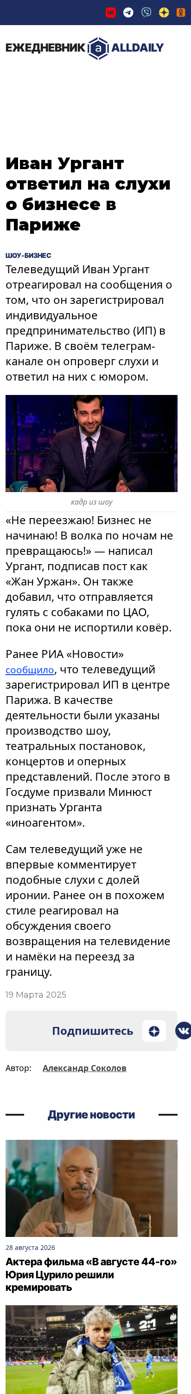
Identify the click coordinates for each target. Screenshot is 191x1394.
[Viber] (146, 12)
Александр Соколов (85, 1067)
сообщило (34, 669)
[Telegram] (128, 12)
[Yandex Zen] (164, 12)
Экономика (104, 78)
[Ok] (181, 12)
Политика (37, 78)
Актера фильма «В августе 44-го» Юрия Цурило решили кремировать (91, 1274)
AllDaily (85, 47)
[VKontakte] (111, 12)
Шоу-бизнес (36, 254)
